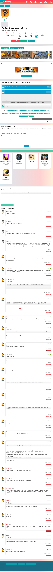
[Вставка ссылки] (16, 192)
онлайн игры (29, 113)
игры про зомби (38, 110)
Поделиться (31, 40)
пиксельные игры (46, 110)
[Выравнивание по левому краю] (9, 192)
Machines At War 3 (44, 161)
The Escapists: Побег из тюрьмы (6, 161)
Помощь (50, 2)
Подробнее (26, 145)
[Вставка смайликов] (14, 192)
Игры (27, 2)
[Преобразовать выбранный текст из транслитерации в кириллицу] (27, 192)
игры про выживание (46, 113)
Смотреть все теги (30, 116)
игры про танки (22, 113)
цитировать (49, 226)
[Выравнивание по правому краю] (12, 192)
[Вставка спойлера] (29, 192)
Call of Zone (19, 161)
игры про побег (22, 116)
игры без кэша (24, 110)
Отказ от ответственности (30, 564)
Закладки (35, 2)
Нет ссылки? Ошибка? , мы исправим (42, 119)
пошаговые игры (16, 113)
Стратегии (7, 5)
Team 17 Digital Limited (36, 36)
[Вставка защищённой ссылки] (18, 192)
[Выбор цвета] (21, 192)
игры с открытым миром (37, 113)
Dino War (6, 177)
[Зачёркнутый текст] (7, 192)
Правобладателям (21, 564)
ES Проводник (22, 308)
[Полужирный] (2, 192)
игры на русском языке (16, 110)
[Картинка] (20, 192)
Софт (31, 2)
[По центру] (11, 192)
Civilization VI (32, 161)
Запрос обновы (15, 40)
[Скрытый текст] (23, 192)
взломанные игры (31, 110)
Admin (51, 121)
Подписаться (24, 40)
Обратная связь (9, 564)
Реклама (15, 564)
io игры (10, 113)
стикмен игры (5, 113)
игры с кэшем (8, 110)
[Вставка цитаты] (25, 192)
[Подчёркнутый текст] (5, 192)
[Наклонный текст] (3, 192)
